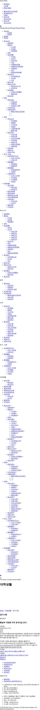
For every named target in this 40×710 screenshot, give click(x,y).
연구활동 (10, 370)
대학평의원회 (11, 245)
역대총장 (10, 222)
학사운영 (7, 322)
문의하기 (7, 672)
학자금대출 (7, 386)
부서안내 (10, 241)
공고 (8, 251)
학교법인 (7, 255)
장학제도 (10, 287)
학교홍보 (7, 271)
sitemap (6, 36)
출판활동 (7, 360)
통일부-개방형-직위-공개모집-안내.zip (11, 647)
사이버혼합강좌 (9, 392)
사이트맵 (7, 670)
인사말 (9, 218)
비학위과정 (7, 293)
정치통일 (10, 308)
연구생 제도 (8, 291)
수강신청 (10, 323)
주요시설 (10, 396)
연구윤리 (10, 372)
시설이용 (7, 394)
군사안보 (10, 312)
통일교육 (10, 318)
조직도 (9, 227)
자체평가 (10, 249)
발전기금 (7, 263)
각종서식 (7, 339)
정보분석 (10, 320)
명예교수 (14, 233)
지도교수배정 (11, 327)
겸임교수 (14, 235)
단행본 (9, 364)
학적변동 (10, 335)
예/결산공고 (8, 668)
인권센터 (7, 402)
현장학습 (10, 356)
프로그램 (10, 297)
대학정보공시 (8, 664)
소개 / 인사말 (11, 350)
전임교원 (14, 231)
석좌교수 (14, 239)
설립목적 (7, 214)
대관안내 (10, 269)
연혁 (5, 224)
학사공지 (10, 382)
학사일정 (7, 337)
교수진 (9, 229)
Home (2, 610)
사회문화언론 (11, 316)
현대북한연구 (11, 362)
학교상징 (7, 276)
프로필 (9, 220)
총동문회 (7, 400)
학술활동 (7, 354)
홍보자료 (10, 274)
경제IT (9, 314)
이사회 (9, 259)
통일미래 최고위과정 (10, 11)
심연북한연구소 (9, 348)
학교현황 (7, 225)
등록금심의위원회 (13, 247)
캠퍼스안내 (7, 265)
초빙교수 (14, 237)
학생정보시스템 (9, 390)
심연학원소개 (11, 257)
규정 (8, 243)
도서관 (9, 398)
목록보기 (3, 659)
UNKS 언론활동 (12, 272)
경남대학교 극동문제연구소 (13, 681)
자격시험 (10, 325)
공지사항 (7, 380)
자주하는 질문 (12, 289)
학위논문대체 (11, 333)
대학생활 (8, 610)
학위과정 (7, 283)
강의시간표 (7, 341)
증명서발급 (7, 8)
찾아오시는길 (11, 267)
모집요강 (10, 285)
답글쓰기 (3, 657)
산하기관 (10, 352)
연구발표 (10, 329)
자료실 (9, 373)
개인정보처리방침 (10, 662)
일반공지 (10, 384)
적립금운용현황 (12, 253)
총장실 (6, 216)
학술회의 (10, 358)
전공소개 (7, 306)
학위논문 (10, 331)
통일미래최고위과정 (14, 295)
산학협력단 (7, 366)
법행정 (9, 310)
